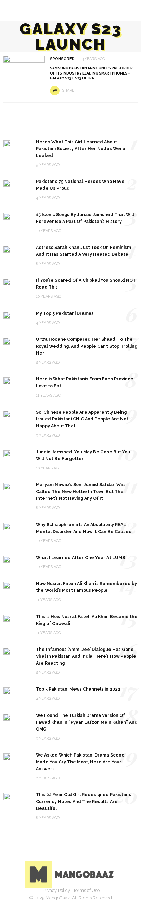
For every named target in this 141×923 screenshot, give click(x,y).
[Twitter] (63, 901)
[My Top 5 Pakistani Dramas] (6, 314)
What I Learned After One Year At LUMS (80, 557)
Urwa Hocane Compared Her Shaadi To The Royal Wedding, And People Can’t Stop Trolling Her (86, 346)
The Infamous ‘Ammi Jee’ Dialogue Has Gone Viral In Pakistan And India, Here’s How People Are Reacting (86, 656)
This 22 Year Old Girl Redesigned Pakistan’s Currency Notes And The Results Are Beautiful (83, 801)
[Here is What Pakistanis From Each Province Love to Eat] (6, 380)
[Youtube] (93, 901)
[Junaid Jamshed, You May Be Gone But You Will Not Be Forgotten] (6, 453)
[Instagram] (78, 901)
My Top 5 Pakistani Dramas (65, 313)
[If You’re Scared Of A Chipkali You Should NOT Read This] (6, 281)
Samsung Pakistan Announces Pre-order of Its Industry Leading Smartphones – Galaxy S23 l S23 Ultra (91, 73)
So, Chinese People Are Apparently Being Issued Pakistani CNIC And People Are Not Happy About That (82, 419)
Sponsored (62, 59)
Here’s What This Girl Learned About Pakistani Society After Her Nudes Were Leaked (80, 148)
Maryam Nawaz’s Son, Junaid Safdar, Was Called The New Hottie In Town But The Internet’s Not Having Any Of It (81, 491)
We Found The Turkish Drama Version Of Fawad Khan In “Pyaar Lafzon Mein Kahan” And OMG (87, 722)
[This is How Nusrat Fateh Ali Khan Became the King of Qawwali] (6, 618)
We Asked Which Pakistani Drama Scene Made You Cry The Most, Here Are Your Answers (80, 761)
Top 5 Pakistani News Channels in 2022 (78, 689)
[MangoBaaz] (70, 874)
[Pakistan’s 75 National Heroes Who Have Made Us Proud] (6, 182)
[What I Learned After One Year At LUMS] (6, 559)
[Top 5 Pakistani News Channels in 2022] (6, 690)
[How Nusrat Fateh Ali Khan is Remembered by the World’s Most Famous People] (6, 584)
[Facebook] (48, 901)
